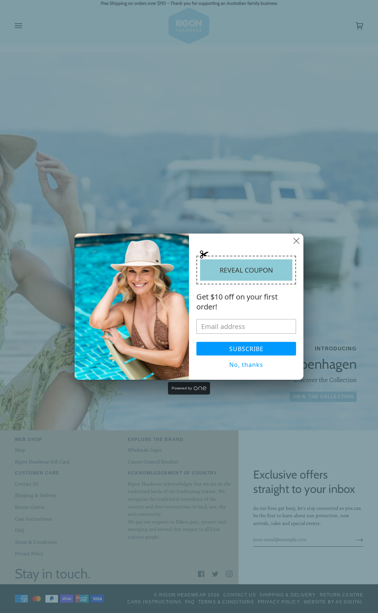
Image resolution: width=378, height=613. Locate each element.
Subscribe (246, 349)
